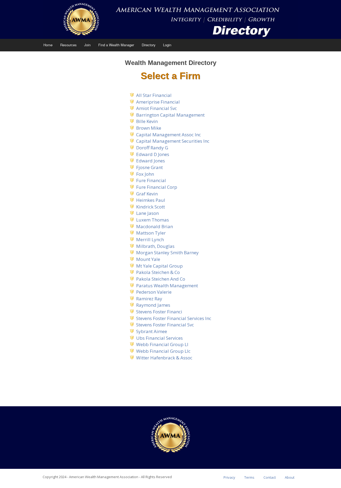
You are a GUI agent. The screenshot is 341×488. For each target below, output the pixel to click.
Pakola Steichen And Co (160, 279)
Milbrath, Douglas (155, 246)
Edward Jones (150, 161)
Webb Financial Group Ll (162, 344)
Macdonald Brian (154, 226)
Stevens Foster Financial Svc (165, 325)
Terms (249, 477)
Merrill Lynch (150, 239)
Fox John (145, 174)
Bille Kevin (147, 121)
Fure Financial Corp (156, 187)
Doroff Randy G (152, 148)
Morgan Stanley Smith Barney (167, 252)
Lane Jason (147, 213)
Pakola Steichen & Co (158, 272)
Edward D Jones (152, 154)
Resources (68, 44)
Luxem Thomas (152, 220)
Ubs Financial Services (159, 338)
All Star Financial (154, 95)
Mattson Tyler (151, 233)
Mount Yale (148, 259)
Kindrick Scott (150, 207)
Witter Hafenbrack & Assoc (164, 358)
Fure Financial (151, 180)
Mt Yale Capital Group (159, 266)
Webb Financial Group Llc (163, 351)
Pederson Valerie (154, 292)
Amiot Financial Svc (156, 108)
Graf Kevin (147, 194)
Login (167, 44)
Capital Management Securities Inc (172, 141)
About (289, 477)
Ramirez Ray (149, 299)
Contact (269, 477)
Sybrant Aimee (151, 331)
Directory (149, 44)
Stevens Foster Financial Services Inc (173, 318)
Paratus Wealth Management (167, 285)
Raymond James (153, 305)
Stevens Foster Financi (159, 312)
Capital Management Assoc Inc (168, 135)
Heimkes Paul (150, 200)
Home (47, 44)
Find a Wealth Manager (116, 44)
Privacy (229, 477)
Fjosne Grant (149, 167)
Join (87, 44)
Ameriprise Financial (158, 102)
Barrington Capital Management (170, 115)
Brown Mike (148, 128)
